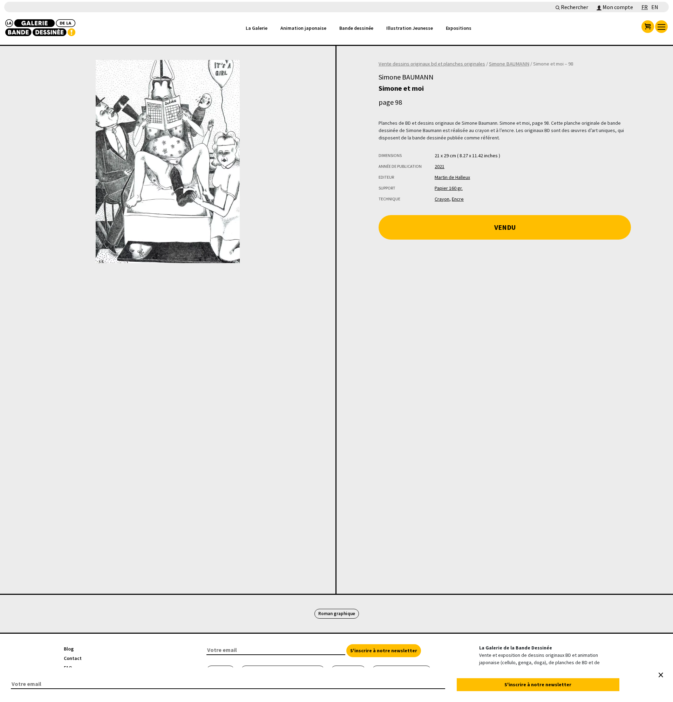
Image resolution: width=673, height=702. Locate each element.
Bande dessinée (356, 28)
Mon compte (617, 7)
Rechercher (574, 7)
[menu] (661, 26)
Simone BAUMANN (509, 64)
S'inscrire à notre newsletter (383, 650)
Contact (73, 658)
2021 (439, 166)
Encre (458, 199)
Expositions (458, 28)
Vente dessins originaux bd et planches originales (432, 64)
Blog (69, 649)
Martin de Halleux (452, 177)
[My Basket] (647, 26)
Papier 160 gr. (449, 188)
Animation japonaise (303, 28)
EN (654, 7)
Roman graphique (336, 614)
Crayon (442, 199)
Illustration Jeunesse (409, 28)
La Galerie (256, 28)
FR (644, 7)
